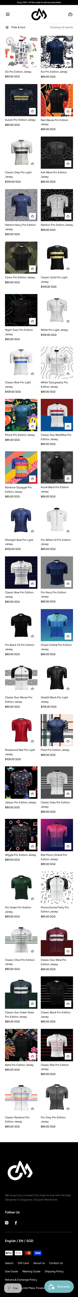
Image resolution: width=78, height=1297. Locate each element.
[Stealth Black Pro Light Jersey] (57, 678)
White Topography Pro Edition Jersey (54, 384)
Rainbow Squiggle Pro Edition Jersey (18, 489)
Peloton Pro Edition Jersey (57, 224)
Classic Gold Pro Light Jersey (54, 279)
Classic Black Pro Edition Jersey (56, 1014)
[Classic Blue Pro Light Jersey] (21, 362)
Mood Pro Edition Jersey (20, 434)
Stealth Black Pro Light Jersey (54, 699)
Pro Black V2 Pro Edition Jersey (19, 647)
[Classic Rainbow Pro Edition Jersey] (21, 1097)
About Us (39, 1263)
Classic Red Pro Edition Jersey (55, 1067)
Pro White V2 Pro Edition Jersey (56, 542)
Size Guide (11, 1271)
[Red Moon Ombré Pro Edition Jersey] (57, 835)
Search (9, 1263)
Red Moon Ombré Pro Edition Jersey (54, 857)
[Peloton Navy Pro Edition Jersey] (21, 205)
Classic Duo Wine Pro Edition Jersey (53, 962)
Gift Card (23, 1263)
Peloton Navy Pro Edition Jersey (20, 227)
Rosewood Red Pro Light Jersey (20, 752)
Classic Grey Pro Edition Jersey (55, 804)
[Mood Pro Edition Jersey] (21, 415)
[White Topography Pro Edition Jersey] (57, 362)
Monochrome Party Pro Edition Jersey (55, 909)
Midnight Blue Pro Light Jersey (19, 542)
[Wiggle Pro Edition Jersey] (21, 835)
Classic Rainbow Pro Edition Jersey (17, 1119)
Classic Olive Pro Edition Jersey (20, 962)
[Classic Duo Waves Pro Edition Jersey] (21, 678)
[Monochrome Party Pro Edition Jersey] (57, 887)
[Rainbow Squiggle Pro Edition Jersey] (21, 467)
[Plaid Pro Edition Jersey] (57, 730)
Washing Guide (31, 1271)
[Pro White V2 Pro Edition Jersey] (57, 520)
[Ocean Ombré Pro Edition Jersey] (57, 625)
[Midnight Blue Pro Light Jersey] (21, 520)
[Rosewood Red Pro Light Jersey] (21, 730)
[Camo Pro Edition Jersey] (21, 258)
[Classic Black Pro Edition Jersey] (57, 992)
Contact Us (56, 1263)
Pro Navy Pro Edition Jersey (53, 594)
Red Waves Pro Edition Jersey (54, 122)
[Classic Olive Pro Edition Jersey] (21, 940)
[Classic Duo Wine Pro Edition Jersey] (57, 940)
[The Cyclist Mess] (39, 14)
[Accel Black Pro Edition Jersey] (57, 467)
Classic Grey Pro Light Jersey (18, 174)
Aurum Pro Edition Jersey (20, 119)
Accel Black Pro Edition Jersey (55, 489)
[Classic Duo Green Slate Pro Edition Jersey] (21, 992)
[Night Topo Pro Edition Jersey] (21, 310)
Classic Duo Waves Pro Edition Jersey (18, 699)
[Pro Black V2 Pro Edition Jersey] (21, 625)
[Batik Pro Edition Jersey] (21, 1045)
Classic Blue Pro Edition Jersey (19, 594)
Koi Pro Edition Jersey (54, 71)
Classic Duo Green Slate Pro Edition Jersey (19, 1014)
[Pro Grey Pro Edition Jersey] (57, 1097)
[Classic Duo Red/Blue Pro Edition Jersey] (57, 415)
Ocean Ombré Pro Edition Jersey (56, 647)
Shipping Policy (54, 1271)
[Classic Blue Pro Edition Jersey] (21, 572)
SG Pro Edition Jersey (18, 71)
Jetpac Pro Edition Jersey (20, 802)
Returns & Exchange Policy (21, 1279)
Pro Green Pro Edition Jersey (18, 909)
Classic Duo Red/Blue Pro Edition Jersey (56, 437)
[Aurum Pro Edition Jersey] (21, 100)
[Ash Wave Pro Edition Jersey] (57, 153)
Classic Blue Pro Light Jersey (18, 384)
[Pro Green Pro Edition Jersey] (21, 887)
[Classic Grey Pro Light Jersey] (21, 153)
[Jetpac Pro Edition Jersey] (21, 782)
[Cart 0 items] (70, 14)
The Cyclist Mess (25, 1288)
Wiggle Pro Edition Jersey (20, 854)
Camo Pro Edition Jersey (20, 277)
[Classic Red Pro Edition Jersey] (57, 1045)
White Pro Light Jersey (54, 329)
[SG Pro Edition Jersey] (21, 52)
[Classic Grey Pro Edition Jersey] (57, 782)
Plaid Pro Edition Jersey (55, 749)
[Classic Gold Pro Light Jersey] (57, 258)
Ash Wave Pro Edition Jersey (54, 174)
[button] (7, 14)
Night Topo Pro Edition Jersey (19, 332)
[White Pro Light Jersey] (57, 310)
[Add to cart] (32, 63)
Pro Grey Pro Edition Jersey (53, 1119)
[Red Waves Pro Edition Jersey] (57, 100)
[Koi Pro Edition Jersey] (57, 52)
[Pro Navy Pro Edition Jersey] (57, 572)
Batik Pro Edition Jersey (19, 1064)
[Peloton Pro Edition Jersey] (57, 205)
